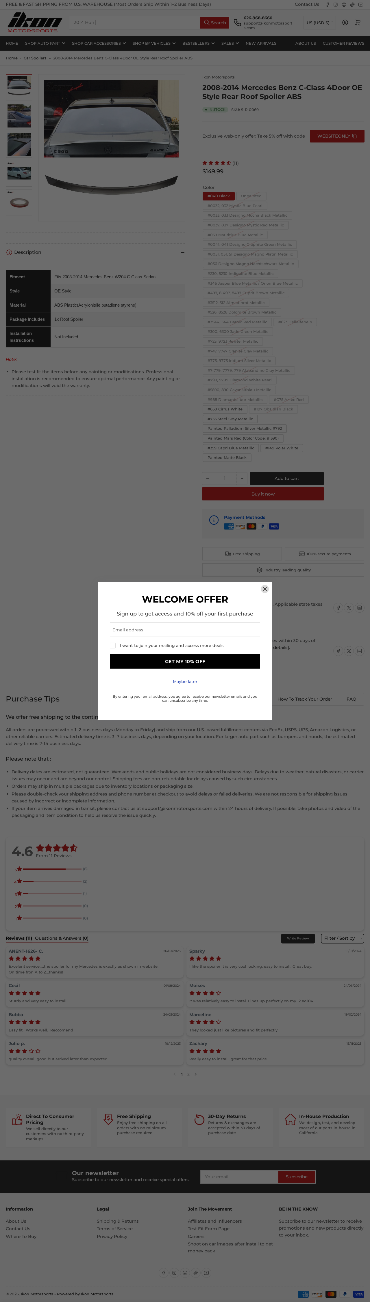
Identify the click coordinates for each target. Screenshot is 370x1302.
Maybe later (185, 681)
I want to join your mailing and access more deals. (172, 645)
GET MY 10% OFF (185, 661)
